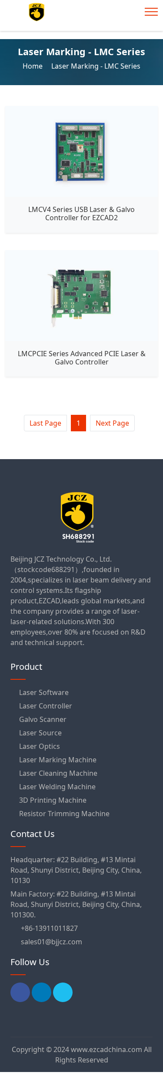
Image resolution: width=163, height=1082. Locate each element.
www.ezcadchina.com (106, 1049)
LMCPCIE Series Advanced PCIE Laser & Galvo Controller (82, 358)
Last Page (45, 423)
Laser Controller (45, 706)
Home (33, 66)
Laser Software (44, 692)
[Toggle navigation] (151, 11)
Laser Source (40, 733)
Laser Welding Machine (57, 786)
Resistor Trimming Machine (64, 813)
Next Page (112, 423)
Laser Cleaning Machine (58, 773)
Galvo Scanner (43, 719)
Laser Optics (39, 746)
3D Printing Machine (52, 800)
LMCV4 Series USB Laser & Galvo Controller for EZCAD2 (81, 213)
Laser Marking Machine (57, 759)
